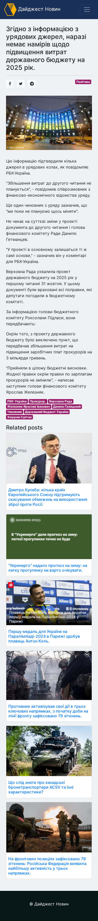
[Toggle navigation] (87, 10)
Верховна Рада (60, 401)
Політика (83, 82)
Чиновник (14, 412)
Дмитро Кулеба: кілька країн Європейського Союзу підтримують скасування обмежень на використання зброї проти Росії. (47, 497)
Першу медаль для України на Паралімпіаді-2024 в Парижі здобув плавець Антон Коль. (44, 636)
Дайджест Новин (39, 9)
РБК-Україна (17, 401)
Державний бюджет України (46, 412)
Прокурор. (38, 401)
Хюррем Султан (19, 417)
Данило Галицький (67, 406)
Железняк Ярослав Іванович (28, 406)
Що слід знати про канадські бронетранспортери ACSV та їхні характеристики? (40, 787)
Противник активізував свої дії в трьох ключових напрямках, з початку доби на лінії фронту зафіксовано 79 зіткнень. (48, 711)
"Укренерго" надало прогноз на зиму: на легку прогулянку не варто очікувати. (47, 568)
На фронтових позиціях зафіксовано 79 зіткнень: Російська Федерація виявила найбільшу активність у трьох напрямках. (47, 866)
